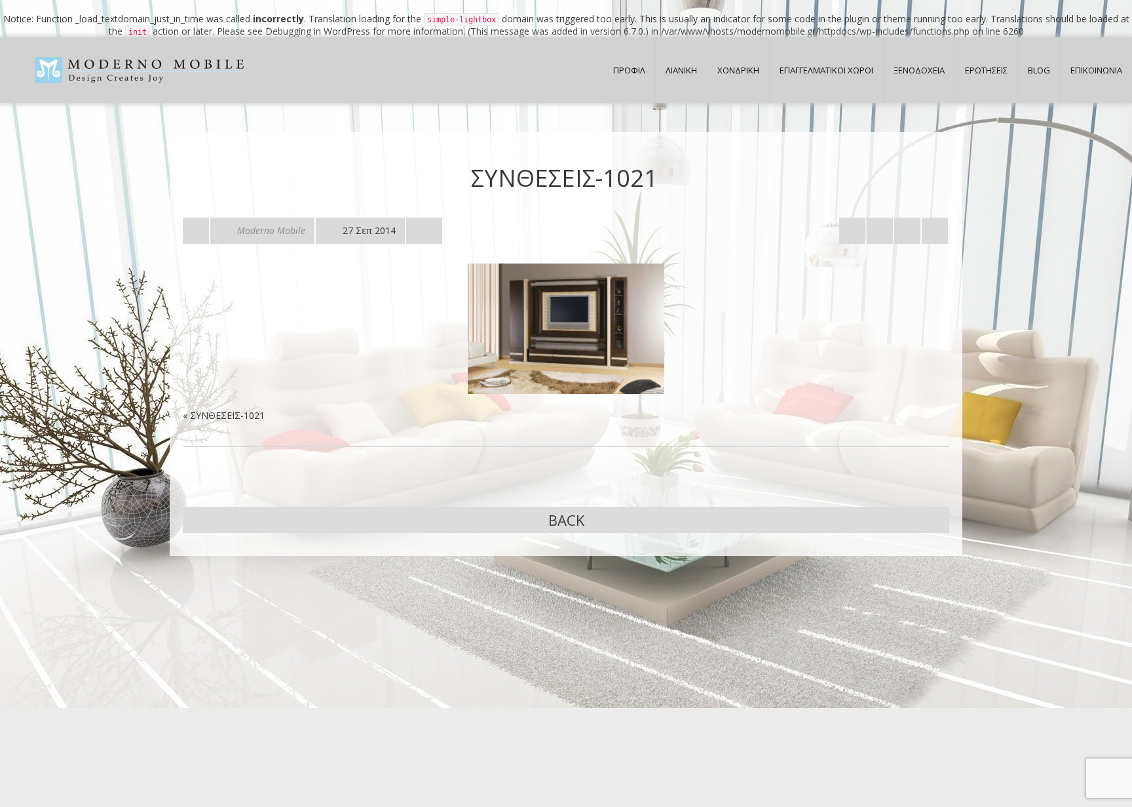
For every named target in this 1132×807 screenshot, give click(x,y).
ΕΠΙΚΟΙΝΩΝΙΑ (1096, 70)
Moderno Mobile (271, 230)
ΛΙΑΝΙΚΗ (681, 70)
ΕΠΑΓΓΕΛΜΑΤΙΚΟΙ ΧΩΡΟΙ (826, 70)
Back (566, 520)
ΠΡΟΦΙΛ (629, 70)
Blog (1039, 70)
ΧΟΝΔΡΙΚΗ (738, 70)
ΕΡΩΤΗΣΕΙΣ (986, 70)
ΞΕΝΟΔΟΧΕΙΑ (919, 70)
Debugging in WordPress (317, 31)
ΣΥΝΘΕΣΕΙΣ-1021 (227, 415)
